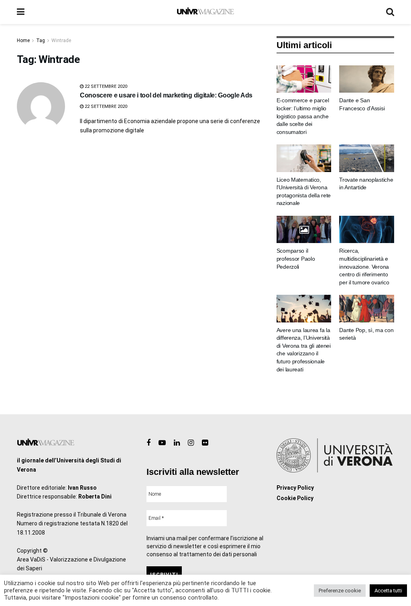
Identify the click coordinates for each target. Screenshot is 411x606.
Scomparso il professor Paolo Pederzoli (296, 258)
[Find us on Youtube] (162, 443)
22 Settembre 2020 (105, 86)
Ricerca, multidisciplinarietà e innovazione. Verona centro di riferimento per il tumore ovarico (364, 266)
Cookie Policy (295, 498)
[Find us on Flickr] (205, 443)
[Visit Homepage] (205, 12)
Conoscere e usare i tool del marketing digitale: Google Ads (166, 95)
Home (23, 40)
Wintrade (61, 40)
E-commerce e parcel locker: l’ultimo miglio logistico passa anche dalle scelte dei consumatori (303, 116)
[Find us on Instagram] (191, 443)
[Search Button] (390, 12)
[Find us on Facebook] (148, 443)
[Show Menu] (20, 12)
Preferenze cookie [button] (340, 591)
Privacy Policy (295, 487)
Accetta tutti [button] (388, 591)
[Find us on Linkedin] (177, 443)
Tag (40, 40)
